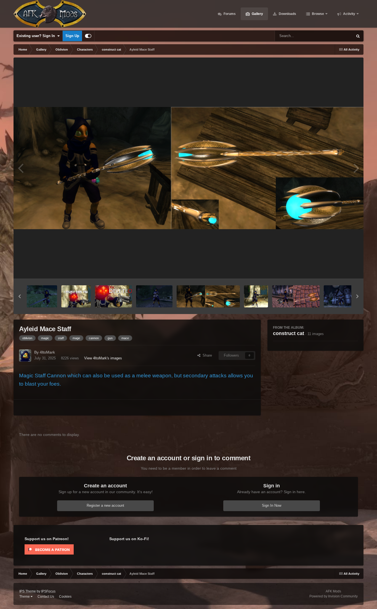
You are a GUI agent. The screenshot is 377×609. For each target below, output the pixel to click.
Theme (25, 596)
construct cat (288, 333)
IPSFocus (48, 591)
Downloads (287, 14)
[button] (20, 296)
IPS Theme (27, 591)
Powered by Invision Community (333, 596)
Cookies (65, 596)
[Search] (358, 36)
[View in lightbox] (188, 168)
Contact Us (46, 596)
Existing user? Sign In (37, 36)
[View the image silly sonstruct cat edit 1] (76, 296)
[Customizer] (88, 36)
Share (206, 355)
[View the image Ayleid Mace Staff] (208, 296)
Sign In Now (271, 505)
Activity (348, 14)
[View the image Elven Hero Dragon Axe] (295, 296)
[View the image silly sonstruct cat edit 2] (113, 296)
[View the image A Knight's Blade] (42, 296)
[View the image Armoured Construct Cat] (154, 296)
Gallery (257, 14)
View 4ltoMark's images (103, 358)
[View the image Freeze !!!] (256, 296)
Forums (229, 14)
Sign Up (72, 36)
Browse (317, 14)
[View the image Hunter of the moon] (340, 296)
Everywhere (336, 36)
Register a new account (105, 505)
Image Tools (341, 268)
